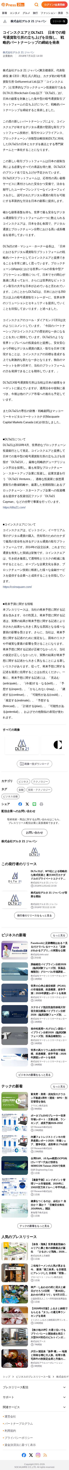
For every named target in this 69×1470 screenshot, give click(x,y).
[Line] (34, 804)
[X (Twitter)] (27, 804)
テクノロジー (40, 781)
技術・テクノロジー (39, 789)
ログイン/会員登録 (54, 4)
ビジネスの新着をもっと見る (34, 1074)
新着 (4, 13)
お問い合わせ (34, 832)
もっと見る (59, 935)
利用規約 (9, 1430)
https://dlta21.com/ (14, 507)
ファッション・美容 (52, 13)
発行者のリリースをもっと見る (34, 915)
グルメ (26, 13)
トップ (6, 1376)
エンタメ (15, 13)
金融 (21, 789)
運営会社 (9, 1416)
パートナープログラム (18, 1423)
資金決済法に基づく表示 (19, 1444)
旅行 (35, 13)
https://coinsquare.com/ (17, 586)
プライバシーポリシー (18, 1437)
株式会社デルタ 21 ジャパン (18, 52)
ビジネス (23, 781)
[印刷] (41, 804)
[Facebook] (20, 804)
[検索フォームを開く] (36, 4)
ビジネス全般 (10, 796)
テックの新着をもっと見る (34, 1225)
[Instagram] (38, 1455)
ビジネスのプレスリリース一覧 (33, 1376)
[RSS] (45, 1455)
